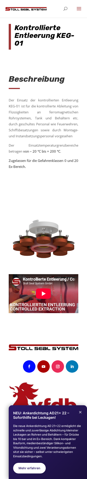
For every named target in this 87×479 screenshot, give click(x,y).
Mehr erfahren (29, 468)
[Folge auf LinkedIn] (72, 366)
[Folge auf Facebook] (29, 366)
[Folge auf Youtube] (43, 366)
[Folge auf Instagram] (58, 366)
